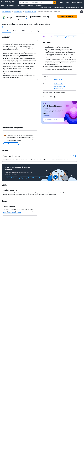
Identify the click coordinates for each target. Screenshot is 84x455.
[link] (49, 11)
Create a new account (77, 2)
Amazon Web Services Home (72, 7)
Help (82, 7)
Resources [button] (38, 5)
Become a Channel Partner (45, 7)
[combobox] (36, 2)
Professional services (59, 92)
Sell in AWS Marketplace (58, 7)
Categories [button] (10, 5)
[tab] (6, 31)
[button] (51, 17)
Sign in (68, 2)
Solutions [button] (30, 5)
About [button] (2, 5)
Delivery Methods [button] (20, 5)
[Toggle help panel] (81, 11)
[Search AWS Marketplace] (54, 2)
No (55, 96)
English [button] (61, 2)
